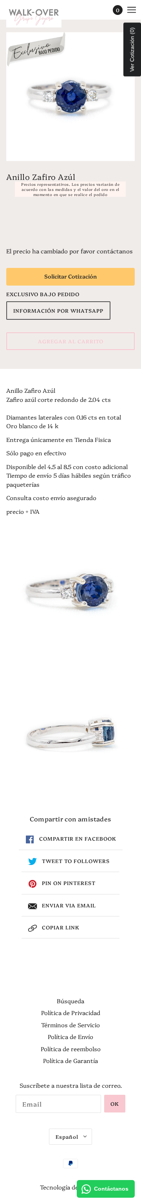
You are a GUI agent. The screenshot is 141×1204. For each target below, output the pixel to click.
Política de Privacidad (70, 1012)
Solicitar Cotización (70, 276)
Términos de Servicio (70, 1025)
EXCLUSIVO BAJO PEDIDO (43, 293)
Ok (114, 1103)
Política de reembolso (71, 1049)
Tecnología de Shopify (70, 1187)
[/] (41, 15)
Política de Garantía (70, 1060)
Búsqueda (70, 1001)
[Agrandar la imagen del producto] (70, 96)
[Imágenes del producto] (70, 591)
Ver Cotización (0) (132, 49)
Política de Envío (70, 1036)
